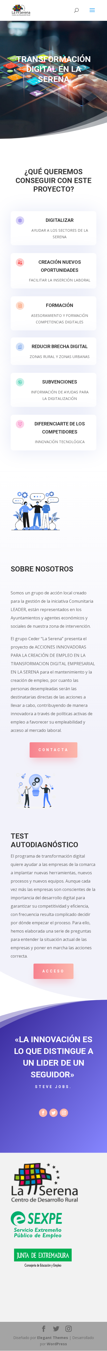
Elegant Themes (52, 1337)
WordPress (57, 1343)
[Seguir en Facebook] (43, 1113)
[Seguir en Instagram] (64, 1113)
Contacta (53, 750)
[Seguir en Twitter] (53, 1113)
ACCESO (53, 971)
